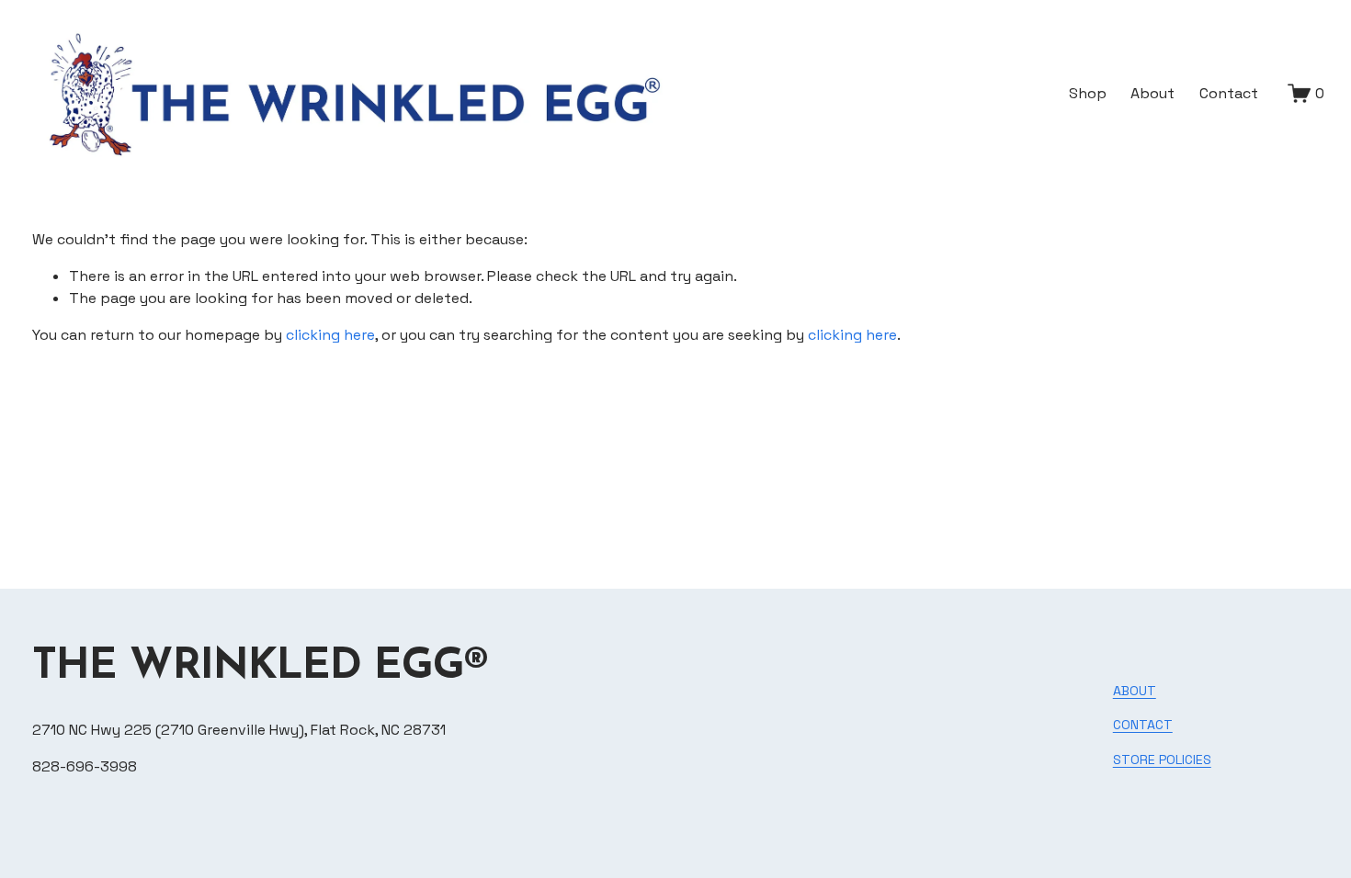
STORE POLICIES (1162, 759)
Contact (1228, 93)
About (1152, 93)
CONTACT (1143, 724)
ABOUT (1134, 690)
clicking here (330, 334)
